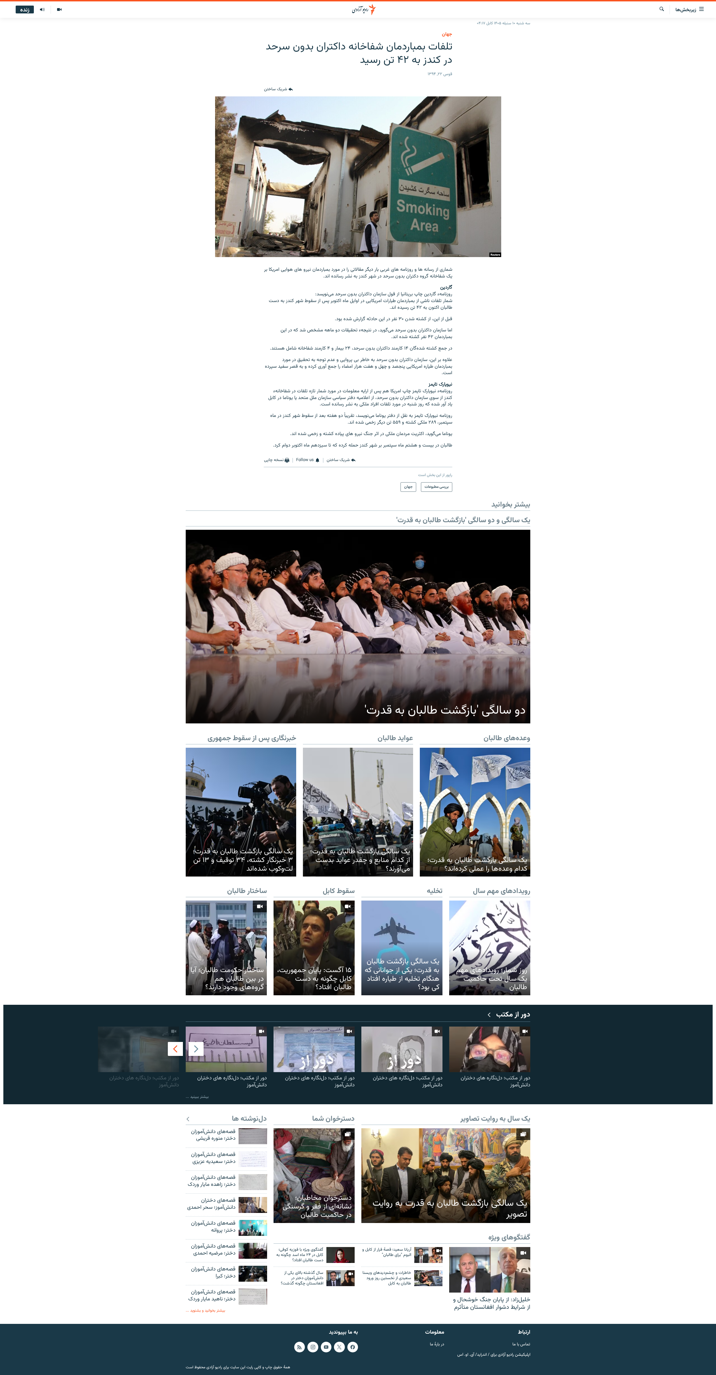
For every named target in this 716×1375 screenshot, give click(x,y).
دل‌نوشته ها (249, 1119)
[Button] (278, 89)
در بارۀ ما (437, 1345)
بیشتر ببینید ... (197, 1096)
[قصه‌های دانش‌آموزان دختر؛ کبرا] (253, 1274)
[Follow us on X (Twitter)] (339, 1347)
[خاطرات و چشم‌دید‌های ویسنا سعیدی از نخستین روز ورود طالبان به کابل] (428, 1278)
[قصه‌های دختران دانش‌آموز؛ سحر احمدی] (253, 1205)
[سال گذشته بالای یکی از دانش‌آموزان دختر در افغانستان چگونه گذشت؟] (340, 1278)
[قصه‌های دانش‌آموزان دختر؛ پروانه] (253, 1228)
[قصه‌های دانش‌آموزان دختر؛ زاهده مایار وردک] (253, 1182)
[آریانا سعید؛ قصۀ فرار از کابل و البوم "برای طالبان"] (428, 1255)
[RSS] (299, 1347)
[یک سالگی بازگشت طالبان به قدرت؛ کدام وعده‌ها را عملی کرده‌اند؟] (475, 812)
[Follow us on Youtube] (326, 1347)
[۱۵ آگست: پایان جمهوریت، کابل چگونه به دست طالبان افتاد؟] (314, 948)
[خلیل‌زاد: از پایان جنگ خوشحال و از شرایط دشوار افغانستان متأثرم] (489, 1270)
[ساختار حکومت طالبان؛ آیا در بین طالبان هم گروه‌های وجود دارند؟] (226, 948)
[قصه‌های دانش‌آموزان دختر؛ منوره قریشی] (253, 1136)
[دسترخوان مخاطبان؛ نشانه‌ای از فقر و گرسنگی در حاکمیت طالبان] (314, 1175)
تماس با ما (521, 1345)
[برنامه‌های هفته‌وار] (42, 10)
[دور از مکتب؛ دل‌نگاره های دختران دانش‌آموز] (489, 1049)
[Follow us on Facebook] (352, 1347)
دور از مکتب (513, 1015)
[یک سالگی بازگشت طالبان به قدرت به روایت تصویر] (445, 1175)
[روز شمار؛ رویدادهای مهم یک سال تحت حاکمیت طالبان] (489, 948)
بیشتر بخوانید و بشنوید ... (205, 1310)
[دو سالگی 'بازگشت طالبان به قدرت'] (358, 626)
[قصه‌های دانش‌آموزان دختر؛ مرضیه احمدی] (253, 1251)
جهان (447, 34)
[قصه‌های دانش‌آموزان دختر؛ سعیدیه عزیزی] (253, 1159)
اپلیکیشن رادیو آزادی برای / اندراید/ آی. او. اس (493, 1355)
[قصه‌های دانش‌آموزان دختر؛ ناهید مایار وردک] (253, 1297)
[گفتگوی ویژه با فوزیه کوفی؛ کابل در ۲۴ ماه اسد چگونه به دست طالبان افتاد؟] (340, 1255)
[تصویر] (59, 10)
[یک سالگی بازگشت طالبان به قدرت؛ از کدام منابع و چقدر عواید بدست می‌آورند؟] (358, 812)
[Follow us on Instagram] (312, 1347)
